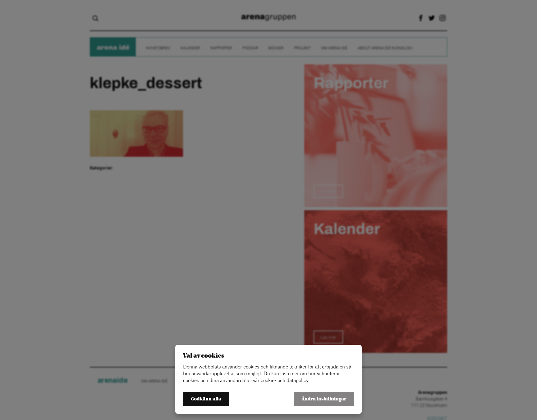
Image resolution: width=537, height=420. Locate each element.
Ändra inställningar (324, 399)
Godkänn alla (206, 399)
